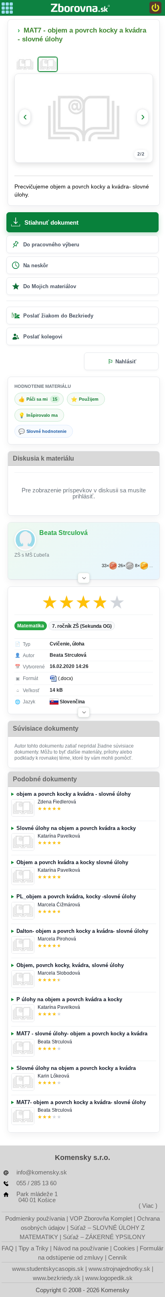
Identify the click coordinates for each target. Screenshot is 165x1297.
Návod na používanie (81, 1248)
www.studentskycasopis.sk (48, 1268)
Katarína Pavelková (59, 836)
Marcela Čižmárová (59, 905)
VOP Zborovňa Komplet (101, 1218)
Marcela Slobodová (59, 973)
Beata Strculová (55, 1042)
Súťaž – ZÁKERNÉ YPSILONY (104, 1236)
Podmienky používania (35, 1218)
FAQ (8, 1248)
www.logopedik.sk (109, 1277)
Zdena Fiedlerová (57, 802)
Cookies (124, 1248)
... (151, 565)
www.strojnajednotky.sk (119, 1268)
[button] (84, 578)
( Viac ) (148, 1205)
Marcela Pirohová (57, 939)
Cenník (117, 1257)
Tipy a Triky (33, 1248)
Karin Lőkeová (53, 1076)
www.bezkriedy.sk (56, 1277)
